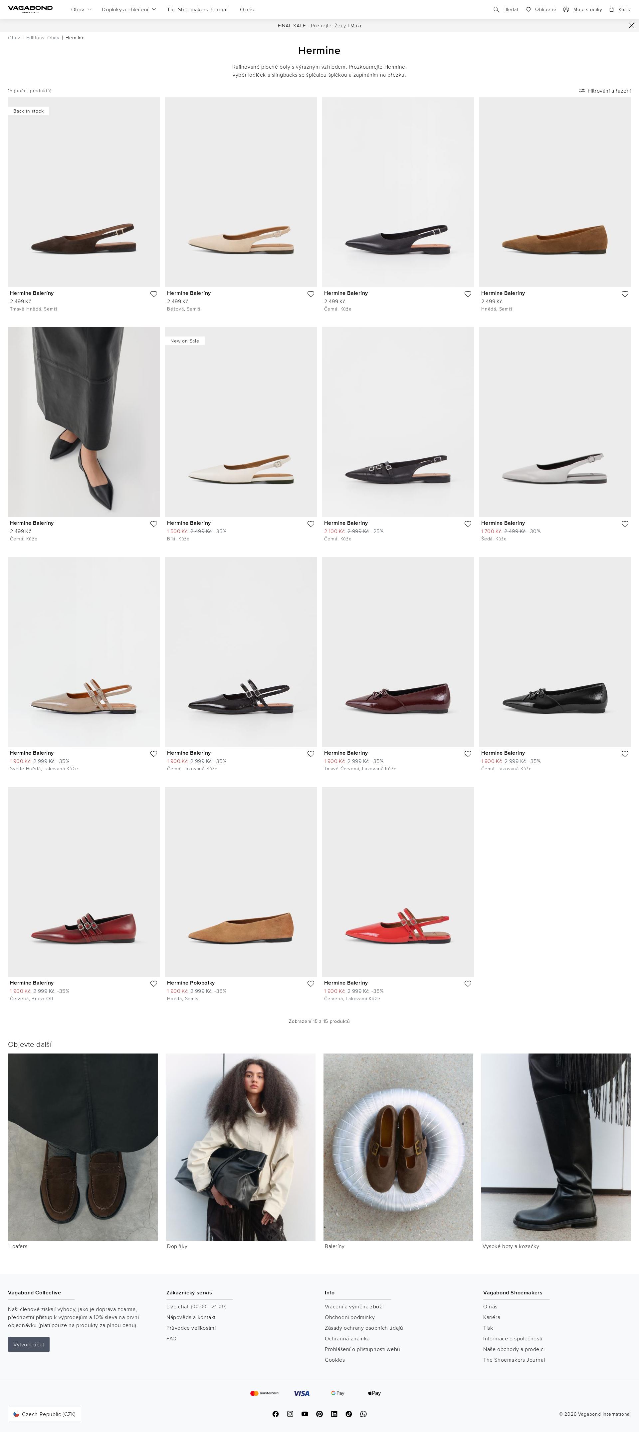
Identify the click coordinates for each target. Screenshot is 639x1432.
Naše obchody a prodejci (514, 1349)
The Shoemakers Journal (514, 1359)
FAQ (171, 1338)
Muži (355, 25)
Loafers (18, 1246)
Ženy (340, 25)
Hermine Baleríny (32, 293)
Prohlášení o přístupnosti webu (362, 1349)
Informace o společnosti (512, 1338)
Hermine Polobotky (191, 983)
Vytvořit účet (28, 1344)
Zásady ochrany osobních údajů (364, 1327)
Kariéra (491, 1317)
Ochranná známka (347, 1338)
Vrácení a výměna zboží (354, 1306)
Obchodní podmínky (350, 1317)
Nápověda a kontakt (191, 1317)
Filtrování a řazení (609, 90)
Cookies (335, 1359)
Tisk (488, 1327)
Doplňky (177, 1246)
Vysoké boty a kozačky (511, 1246)
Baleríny (335, 1246)
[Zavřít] (631, 25)
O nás (490, 1306)
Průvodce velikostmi (191, 1327)
